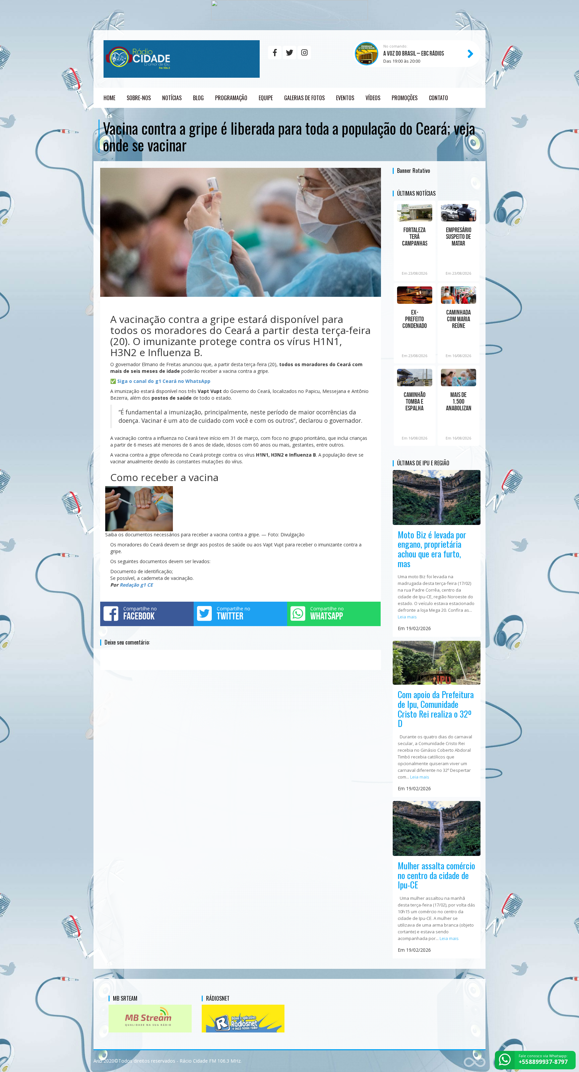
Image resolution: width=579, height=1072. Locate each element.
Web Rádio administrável (475, 1061)
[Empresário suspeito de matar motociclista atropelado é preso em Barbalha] (458, 212)
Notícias (172, 98)
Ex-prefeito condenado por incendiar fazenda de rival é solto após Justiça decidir (414, 319)
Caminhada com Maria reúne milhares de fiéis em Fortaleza (458, 319)
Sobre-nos (139, 98)
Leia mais (407, 617)
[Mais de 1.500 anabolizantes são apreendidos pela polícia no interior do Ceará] (458, 377)
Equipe (266, 98)
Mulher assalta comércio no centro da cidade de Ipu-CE (436, 875)
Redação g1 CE (136, 585)
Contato (438, 98)
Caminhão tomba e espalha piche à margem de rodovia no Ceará (414, 401)
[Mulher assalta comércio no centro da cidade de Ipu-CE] (437, 828)
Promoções (404, 98)
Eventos (345, 98)
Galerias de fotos (304, 98)
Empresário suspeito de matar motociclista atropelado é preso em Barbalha (458, 236)
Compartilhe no (140, 613)
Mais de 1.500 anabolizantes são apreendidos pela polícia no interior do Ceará (458, 401)
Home (109, 98)
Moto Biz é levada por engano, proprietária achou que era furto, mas (432, 549)
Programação (231, 98)
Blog (198, 98)
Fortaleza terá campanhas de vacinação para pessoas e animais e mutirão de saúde (414, 236)
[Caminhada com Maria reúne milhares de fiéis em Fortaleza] (458, 295)
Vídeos (373, 98)
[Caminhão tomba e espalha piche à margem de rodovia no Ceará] (414, 377)
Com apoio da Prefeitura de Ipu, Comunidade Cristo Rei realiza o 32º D (436, 709)
